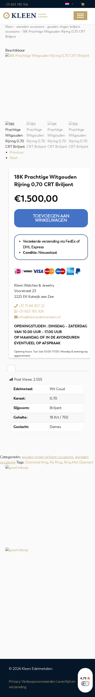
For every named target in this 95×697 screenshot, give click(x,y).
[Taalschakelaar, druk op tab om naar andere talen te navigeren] (69, 3)
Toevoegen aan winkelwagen (51, 218)
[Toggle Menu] (80, 16)
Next (14, 158)
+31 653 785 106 (16, 4)
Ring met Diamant (78, 462)
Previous (16, 152)
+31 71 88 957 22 (31, 306)
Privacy (15, 681)
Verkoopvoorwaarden (38, 681)
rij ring (56, 462)
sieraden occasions (30, 27)
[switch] (85, 683)
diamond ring (36, 462)
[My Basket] (82, 4)
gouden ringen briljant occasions (47, 457)
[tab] (11, 368)
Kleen (9, 27)
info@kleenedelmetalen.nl (39, 317)
